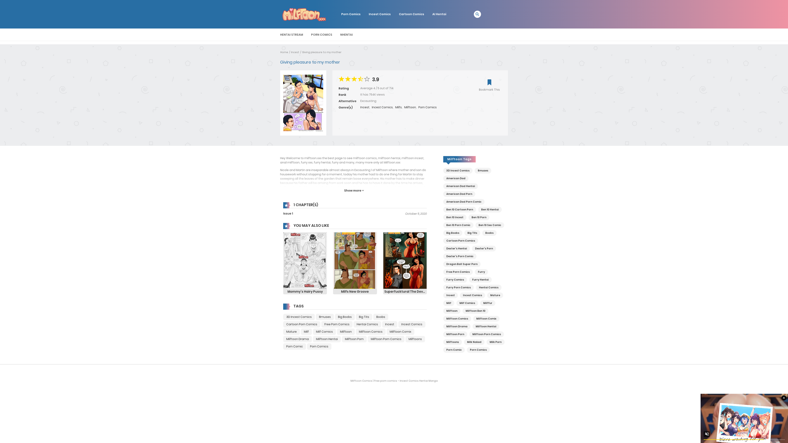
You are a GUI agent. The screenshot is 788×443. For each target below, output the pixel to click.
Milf (306, 332)
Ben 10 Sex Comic (490, 225)
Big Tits (364, 317)
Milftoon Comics (371, 332)
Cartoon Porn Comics (301, 324)
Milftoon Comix (400, 332)
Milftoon (410, 107)
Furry (481, 272)
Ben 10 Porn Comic (458, 225)
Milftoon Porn (354, 339)
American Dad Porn (459, 194)
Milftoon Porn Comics (386, 339)
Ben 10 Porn (479, 217)
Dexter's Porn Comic (459, 256)
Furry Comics (455, 279)
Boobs (380, 317)
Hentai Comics (367, 324)
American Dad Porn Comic (463, 201)
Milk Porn (496, 342)
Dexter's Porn (484, 248)
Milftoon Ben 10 (475, 311)
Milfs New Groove (355, 291)
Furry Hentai (480, 279)
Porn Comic (294, 346)
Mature (291, 332)
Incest (364, 107)
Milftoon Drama (297, 339)
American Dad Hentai (460, 186)
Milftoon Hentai (327, 339)
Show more (353, 190)
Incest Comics (380, 14)
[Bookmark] (489, 83)
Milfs (398, 107)
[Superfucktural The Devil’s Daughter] (405, 260)
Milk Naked (474, 342)
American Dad (455, 178)
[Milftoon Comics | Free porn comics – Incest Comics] (304, 14)
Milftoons (415, 339)
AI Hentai (439, 14)
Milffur (487, 303)
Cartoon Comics (411, 14)
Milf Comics (324, 332)
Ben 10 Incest (454, 217)
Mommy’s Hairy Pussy (305, 291)
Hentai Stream (291, 35)
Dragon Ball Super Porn (462, 264)
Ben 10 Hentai (490, 209)
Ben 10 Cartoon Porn (459, 209)
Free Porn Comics (336, 324)
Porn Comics (351, 14)
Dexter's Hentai (456, 248)
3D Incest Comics (299, 317)
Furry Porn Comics (458, 287)
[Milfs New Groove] (355, 260)
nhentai (346, 35)
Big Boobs (345, 317)
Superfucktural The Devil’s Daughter (405, 291)
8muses (325, 317)
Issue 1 (288, 213)
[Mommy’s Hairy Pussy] (305, 260)
